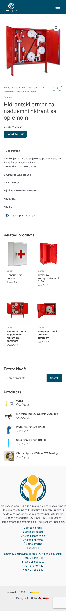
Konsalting (33, 547)
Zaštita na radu (33, 527)
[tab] (33, 151)
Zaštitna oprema (33, 539)
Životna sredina (33, 543)
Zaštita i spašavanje (33, 535)
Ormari (16, 87)
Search (54, 378)
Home (7, 87)
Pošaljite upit (15, 134)
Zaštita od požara (33, 531)
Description (13, 150)
